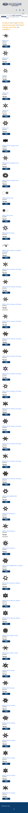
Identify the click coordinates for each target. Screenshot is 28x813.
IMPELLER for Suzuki (8, 670)
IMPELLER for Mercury (8, 513)
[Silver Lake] (12, 4)
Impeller (4, 75)
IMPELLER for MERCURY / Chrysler (12, 565)
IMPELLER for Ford (7, 198)
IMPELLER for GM (7, 215)
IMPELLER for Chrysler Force (10, 145)
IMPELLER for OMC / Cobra (10, 635)
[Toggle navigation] (23, 13)
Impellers (6, 29)
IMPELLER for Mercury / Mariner (11, 583)
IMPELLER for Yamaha (8, 705)
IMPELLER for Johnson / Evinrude (11, 269)
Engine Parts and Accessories (12, 24)
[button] (16, 10)
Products (6, 23)
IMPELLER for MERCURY (9, 496)
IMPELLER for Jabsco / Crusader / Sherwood (11, 251)
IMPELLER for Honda (8, 233)
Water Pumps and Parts (13, 26)
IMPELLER (5, 40)
